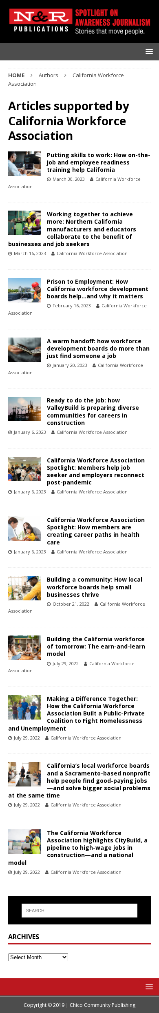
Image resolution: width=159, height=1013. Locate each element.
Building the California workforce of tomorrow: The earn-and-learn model (96, 646)
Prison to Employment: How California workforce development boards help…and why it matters (97, 289)
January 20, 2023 (70, 365)
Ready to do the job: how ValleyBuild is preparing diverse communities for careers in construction (93, 411)
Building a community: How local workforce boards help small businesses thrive (94, 586)
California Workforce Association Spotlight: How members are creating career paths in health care (96, 531)
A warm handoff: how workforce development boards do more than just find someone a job (98, 348)
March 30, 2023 (69, 179)
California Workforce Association (92, 253)
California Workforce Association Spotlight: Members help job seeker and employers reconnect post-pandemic (96, 471)
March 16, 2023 (30, 253)
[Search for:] (79, 910)
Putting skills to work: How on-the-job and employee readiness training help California (98, 162)
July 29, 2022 (66, 663)
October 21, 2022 (71, 604)
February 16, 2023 (72, 305)
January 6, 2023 (30, 432)
